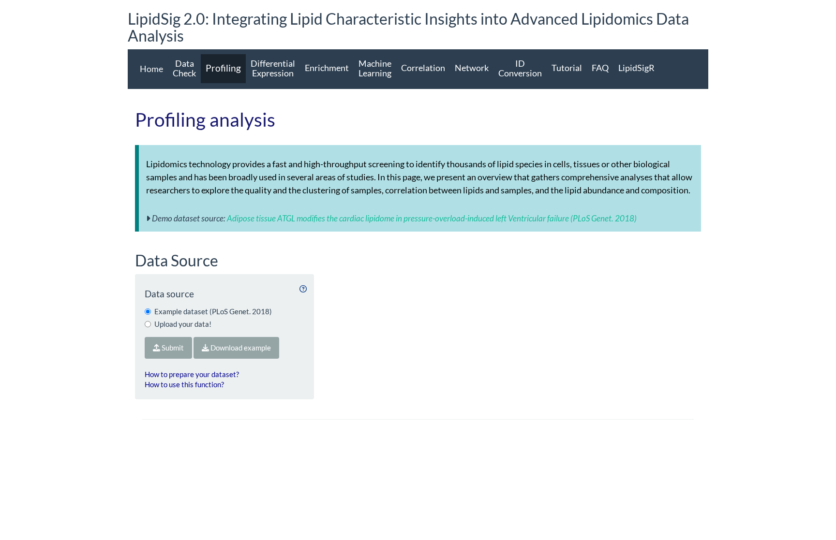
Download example (240, 347)
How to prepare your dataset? (192, 374)
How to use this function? (184, 384)
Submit (172, 347)
